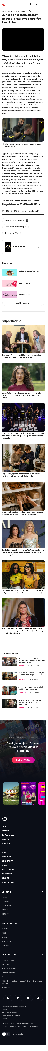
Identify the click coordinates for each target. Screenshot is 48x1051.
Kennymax (16, 1026)
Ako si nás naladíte (9, 968)
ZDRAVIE (5, 910)
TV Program (8, 835)
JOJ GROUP (8, 882)
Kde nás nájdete (8, 973)
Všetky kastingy (23, 303)
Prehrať (19, 760)
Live (4, 826)
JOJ (4, 852)
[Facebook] (8, 998)
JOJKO (5, 865)
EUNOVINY (6, 945)
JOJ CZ (5, 878)
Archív (5, 830)
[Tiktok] (38, 998)
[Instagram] (18, 998)
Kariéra (4, 977)
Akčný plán (6, 987)
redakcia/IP (26, 11)
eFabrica (35, 1026)
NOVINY (5, 929)
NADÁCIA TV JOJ (10, 869)
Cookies (4, 1010)
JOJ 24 (5, 839)
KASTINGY (7, 873)
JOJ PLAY (7, 856)
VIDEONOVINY (7, 941)
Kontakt (4, 1019)
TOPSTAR (5, 901)
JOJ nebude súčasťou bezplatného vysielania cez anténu (22, 982)
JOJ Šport (7, 843)
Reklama (5, 964)
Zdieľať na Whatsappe (15, 226)
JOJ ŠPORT (7, 861)
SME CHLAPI (6, 906)
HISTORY (5, 914)
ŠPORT (4, 937)
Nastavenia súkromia (9, 1013)
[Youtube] (28, 998)
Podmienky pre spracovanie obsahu (14, 1007)
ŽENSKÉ (4, 897)
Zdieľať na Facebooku (15, 220)
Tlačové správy (8, 960)
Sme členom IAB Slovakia (11, 1016)
